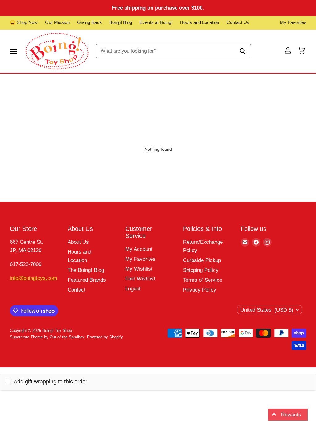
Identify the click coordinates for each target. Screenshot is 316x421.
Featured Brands (87, 280)
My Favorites (293, 22)
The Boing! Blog (86, 270)
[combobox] (165, 51)
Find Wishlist (140, 279)
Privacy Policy (199, 290)
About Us (78, 242)
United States (266, 310)
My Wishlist (138, 269)
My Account (138, 249)
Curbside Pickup (202, 260)
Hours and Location (199, 22)
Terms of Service (202, 280)
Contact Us (238, 22)
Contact (76, 290)
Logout (133, 289)
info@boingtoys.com (33, 278)
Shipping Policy (200, 270)
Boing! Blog (120, 22)
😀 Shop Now (24, 22)
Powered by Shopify (105, 337)
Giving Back (89, 22)
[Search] (243, 51)
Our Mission (57, 22)
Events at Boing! (156, 22)
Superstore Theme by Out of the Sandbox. (48, 337)
